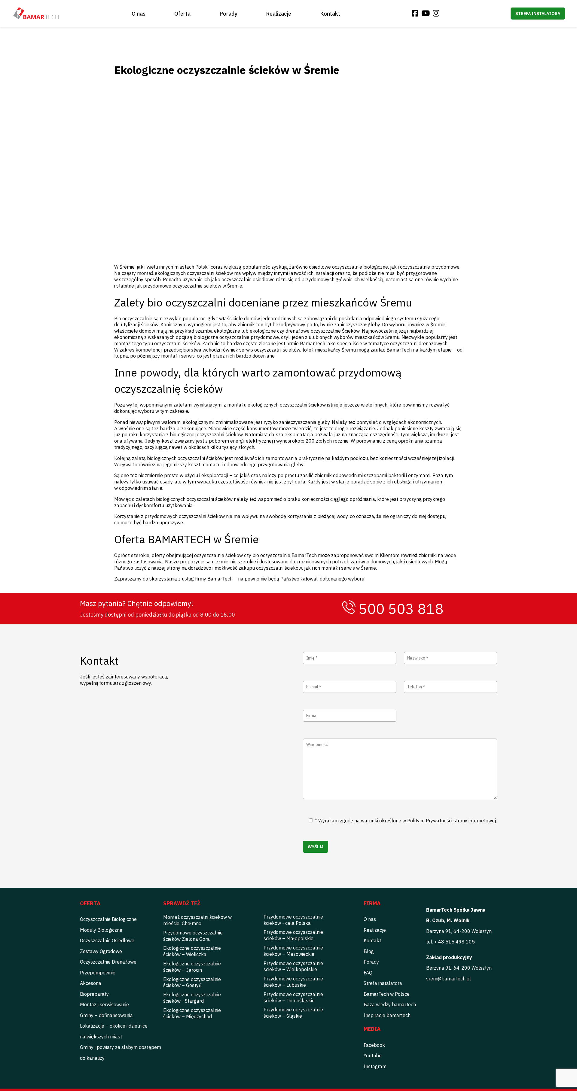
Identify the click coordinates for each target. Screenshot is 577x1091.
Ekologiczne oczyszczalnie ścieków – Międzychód (192, 1013)
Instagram (375, 1066)
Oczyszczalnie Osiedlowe (107, 940)
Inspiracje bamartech (387, 1015)
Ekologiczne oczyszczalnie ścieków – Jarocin (192, 967)
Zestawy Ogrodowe (101, 951)
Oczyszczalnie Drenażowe (108, 962)
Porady (228, 13)
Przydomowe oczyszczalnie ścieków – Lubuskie (293, 982)
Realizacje (278, 13)
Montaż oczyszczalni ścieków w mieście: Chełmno (197, 920)
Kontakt (330, 13)
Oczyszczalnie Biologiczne (108, 919)
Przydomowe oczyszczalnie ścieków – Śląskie (293, 1013)
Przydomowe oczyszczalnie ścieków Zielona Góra (193, 936)
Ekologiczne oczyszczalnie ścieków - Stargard (192, 998)
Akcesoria (90, 983)
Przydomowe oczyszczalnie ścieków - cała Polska (293, 920)
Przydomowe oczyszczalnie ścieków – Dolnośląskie (293, 997)
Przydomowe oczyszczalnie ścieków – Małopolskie (293, 935)
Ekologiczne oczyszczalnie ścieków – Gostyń (192, 982)
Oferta (182, 13)
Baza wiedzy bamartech (390, 1004)
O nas (138, 13)
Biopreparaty (94, 994)
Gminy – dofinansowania (106, 1015)
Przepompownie (97, 973)
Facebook (374, 1045)
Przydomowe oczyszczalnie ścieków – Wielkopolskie (293, 966)
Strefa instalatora (537, 13)
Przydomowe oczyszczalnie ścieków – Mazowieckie (293, 951)
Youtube (373, 1056)
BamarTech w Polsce (387, 994)
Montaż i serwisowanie (104, 1004)
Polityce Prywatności (430, 821)
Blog (369, 951)
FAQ (368, 973)
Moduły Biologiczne (101, 930)
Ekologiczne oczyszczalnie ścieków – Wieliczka (192, 951)
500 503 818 (401, 608)
